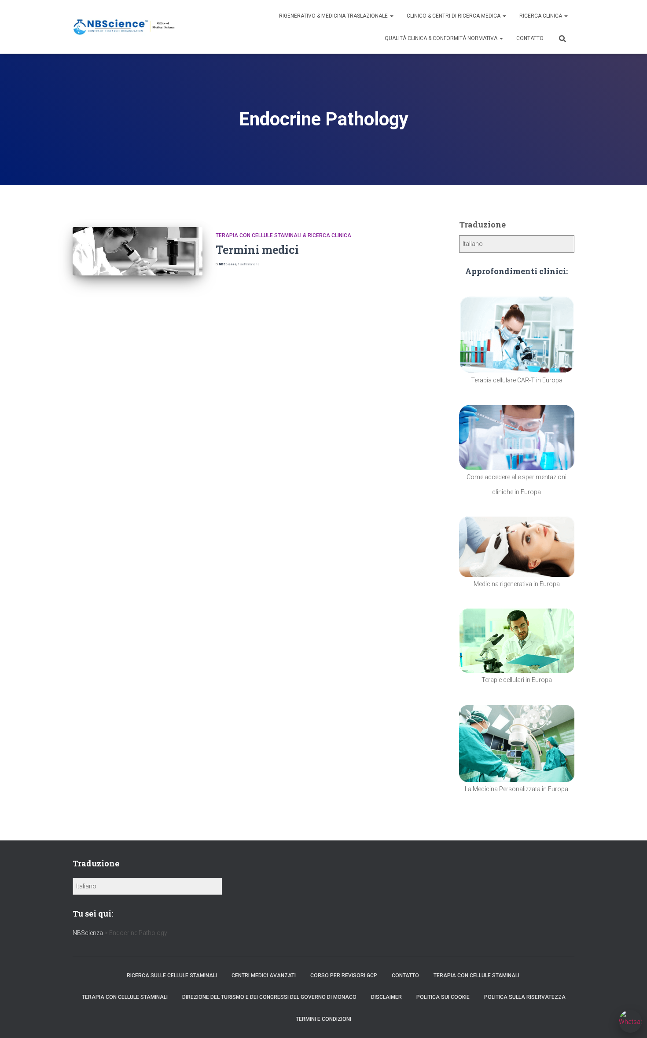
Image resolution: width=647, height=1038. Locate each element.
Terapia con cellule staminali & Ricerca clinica (283, 235)
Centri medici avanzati (264, 975)
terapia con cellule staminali (125, 997)
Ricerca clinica (541, 16)
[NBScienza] (124, 27)
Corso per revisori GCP (343, 975)
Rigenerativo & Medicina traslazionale (334, 16)
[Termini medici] (137, 251)
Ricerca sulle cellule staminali (172, 975)
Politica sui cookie (443, 997)
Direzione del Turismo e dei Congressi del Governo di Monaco (269, 997)
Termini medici (257, 249)
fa (248, 264)
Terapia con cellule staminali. (477, 975)
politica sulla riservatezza (525, 997)
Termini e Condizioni (323, 1019)
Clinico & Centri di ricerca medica (454, 16)
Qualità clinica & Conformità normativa (442, 38)
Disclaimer (386, 997)
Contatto (530, 38)
